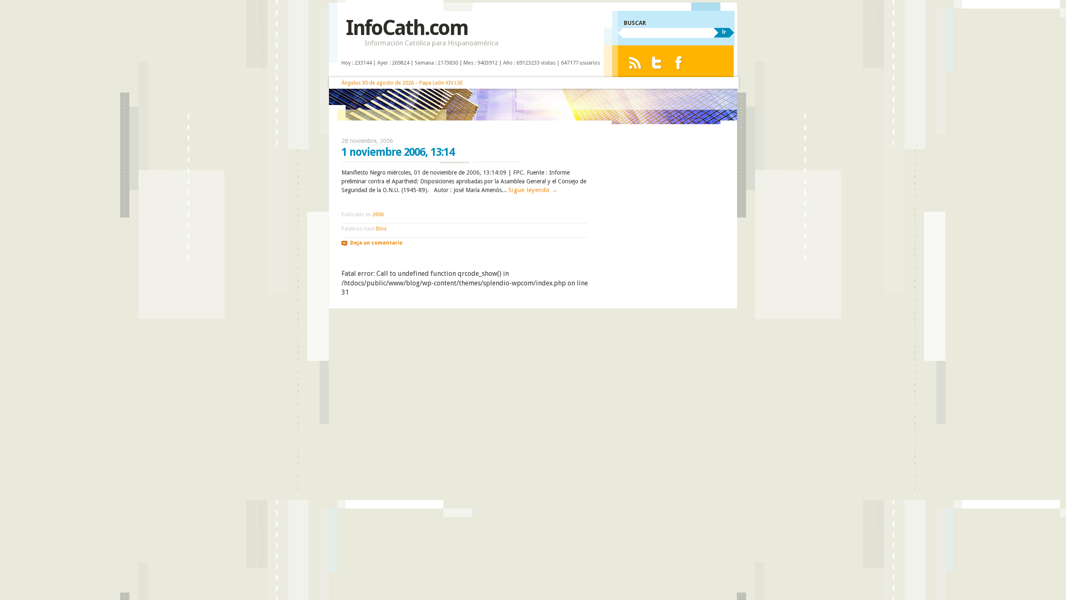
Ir (724, 31)
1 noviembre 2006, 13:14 (397, 152)
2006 (378, 215)
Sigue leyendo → (533, 190)
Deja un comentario (376, 243)
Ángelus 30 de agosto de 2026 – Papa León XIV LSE (402, 83)
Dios (381, 229)
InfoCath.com (407, 27)
